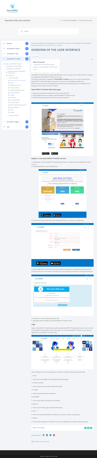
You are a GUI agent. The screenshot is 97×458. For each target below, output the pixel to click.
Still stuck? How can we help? (41, 441)
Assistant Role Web (13, 115)
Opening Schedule (15, 92)
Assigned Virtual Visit (15, 85)
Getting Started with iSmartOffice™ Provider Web (17, 72)
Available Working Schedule (17, 90)
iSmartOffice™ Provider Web (13, 68)
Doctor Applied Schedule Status (18, 105)
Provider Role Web (13, 78)
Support (12, 112)
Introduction (11, 75)
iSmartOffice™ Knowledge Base (46, 43)
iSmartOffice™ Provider (64, 43)
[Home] (61, 20)
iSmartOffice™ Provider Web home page (44, 64)
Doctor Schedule (14, 107)
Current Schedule (14, 87)
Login (35, 69)
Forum (11, 110)
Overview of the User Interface (85, 20)
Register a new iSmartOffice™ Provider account (46, 67)
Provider (12, 95)
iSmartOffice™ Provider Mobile (14, 66)
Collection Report (14, 102)
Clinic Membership (15, 100)
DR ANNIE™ (13, 97)
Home (11, 83)
